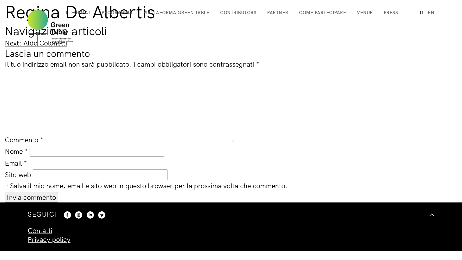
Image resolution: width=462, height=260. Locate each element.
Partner (277, 12)
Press (391, 12)
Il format (78, 12)
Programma (117, 12)
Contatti (40, 230)
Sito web (18, 174)
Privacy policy (49, 239)
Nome (16, 151)
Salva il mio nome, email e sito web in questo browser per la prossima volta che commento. (149, 185)
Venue (365, 12)
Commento (24, 139)
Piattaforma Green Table (176, 12)
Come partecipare (322, 12)
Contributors (238, 12)
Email (16, 163)
